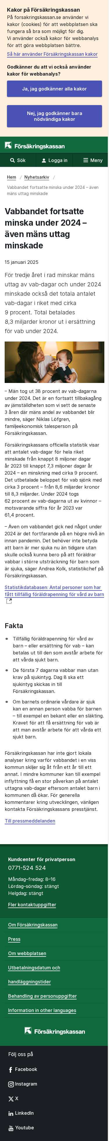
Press (14, 939)
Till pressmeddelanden (30, 821)
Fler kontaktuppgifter (32, 904)
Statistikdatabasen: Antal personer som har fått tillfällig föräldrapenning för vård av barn (54, 590)
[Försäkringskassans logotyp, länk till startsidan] (35, 145)
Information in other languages (42, 1010)
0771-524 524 (27, 867)
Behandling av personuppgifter (42, 996)
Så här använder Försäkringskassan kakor (52, 54)
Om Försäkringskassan (33, 925)
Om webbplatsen (27, 953)
